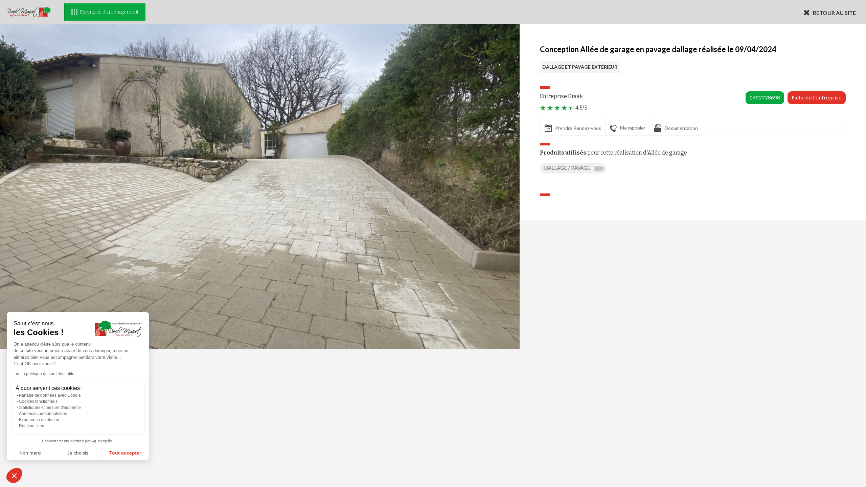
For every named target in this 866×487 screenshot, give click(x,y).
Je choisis (77, 453)
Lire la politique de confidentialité (44, 373)
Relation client (32, 425)
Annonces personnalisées (43, 413)
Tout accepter (125, 453)
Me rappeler (632, 128)
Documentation (681, 128)
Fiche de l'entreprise (817, 98)
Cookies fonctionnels (38, 401)
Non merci (30, 453)
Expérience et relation (39, 419)
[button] (14, 475)
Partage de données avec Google (50, 395)
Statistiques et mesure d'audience (50, 407)
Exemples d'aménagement (109, 12)
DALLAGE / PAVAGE (567, 168)
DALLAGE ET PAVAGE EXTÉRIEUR (579, 67)
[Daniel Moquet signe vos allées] (28, 12)
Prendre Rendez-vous (578, 128)
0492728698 (765, 98)
